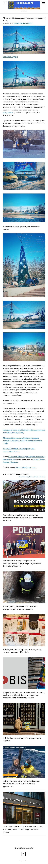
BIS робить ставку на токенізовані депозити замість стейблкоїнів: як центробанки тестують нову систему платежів (24, 695)
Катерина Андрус (10, 56)
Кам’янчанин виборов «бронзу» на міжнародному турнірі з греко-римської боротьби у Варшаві (22, 563)
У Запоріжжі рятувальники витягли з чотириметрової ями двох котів (20, 607)
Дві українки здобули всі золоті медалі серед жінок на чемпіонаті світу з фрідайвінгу (21, 784)
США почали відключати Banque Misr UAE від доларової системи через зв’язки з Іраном (23, 829)
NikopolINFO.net (24, 861)
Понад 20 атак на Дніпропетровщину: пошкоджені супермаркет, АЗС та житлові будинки (23, 518)
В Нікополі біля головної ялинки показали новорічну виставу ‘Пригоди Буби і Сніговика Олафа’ (22, 440)
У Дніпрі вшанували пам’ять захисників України (22, 739)
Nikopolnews (8, 112)
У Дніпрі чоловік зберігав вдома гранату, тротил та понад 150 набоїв (22, 650)
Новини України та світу (23, 23)
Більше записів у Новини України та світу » (32, 477)
